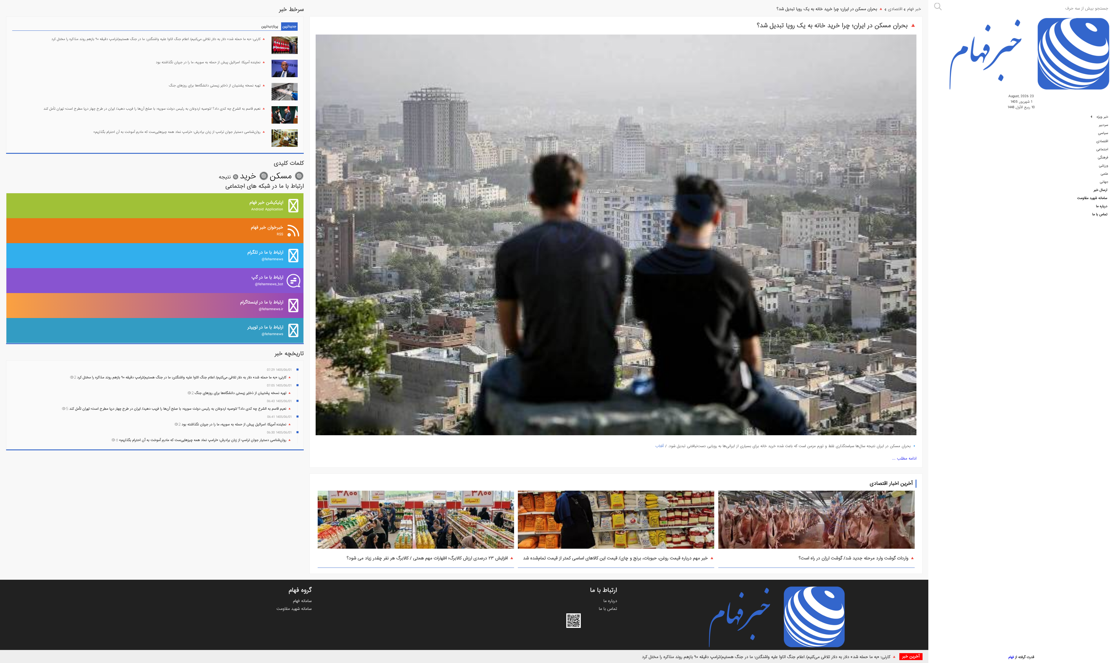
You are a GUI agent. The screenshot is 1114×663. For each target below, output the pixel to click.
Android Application (266, 205)
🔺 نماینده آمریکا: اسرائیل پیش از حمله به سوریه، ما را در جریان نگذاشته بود (211, 62)
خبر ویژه (1101, 117)
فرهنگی (1103, 157)
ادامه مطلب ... (904, 458)
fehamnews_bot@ (267, 280)
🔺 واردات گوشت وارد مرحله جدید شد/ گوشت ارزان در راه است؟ (857, 558)
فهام (1011, 657)
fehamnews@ (265, 255)
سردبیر (1103, 125)
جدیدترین (289, 26)
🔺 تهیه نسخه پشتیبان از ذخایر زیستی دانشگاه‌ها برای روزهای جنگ (217, 85)
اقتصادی (1102, 141)
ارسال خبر (1100, 190)
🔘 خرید (254, 176)
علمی (1104, 173)
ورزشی (1103, 165)
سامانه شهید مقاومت (1092, 198)
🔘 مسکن (287, 176)
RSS (267, 230)
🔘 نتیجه (228, 177)
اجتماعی (1102, 149)
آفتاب (659, 446)
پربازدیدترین (269, 26)
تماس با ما (1099, 214)
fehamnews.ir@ (261, 305)
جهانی (1104, 182)
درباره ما (1101, 206)
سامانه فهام (302, 601)
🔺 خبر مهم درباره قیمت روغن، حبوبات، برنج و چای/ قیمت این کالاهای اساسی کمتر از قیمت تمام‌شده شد (618, 558)
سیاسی (1103, 133)
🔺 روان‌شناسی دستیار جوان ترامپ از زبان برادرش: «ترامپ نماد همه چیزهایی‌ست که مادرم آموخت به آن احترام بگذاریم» (179, 132)
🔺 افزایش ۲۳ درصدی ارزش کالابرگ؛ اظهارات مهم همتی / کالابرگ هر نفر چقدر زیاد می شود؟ (430, 558)
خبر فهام (914, 9)
